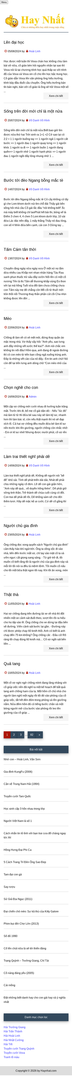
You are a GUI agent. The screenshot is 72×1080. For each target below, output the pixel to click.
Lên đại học (14, 42)
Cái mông (9, 985)
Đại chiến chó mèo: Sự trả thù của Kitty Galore (31, 911)
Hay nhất (36, 21)
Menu (4, 2)
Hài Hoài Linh (12, 1035)
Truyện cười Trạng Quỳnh (19, 1048)
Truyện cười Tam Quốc (17, 796)
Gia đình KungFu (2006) (18, 771)
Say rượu (9, 886)
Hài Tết (8, 1044)
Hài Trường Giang (14, 1027)
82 (33, 734)
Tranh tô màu (11, 1057)
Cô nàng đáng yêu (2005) (19, 973)
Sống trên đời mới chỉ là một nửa (33, 111)
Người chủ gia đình (21, 525)
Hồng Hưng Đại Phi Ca (17, 849)
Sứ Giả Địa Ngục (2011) (18, 899)
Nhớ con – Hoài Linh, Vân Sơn (22, 759)
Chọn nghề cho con (21, 387)
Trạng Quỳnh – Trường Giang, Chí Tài (26, 960)
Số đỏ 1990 (10, 936)
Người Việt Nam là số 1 (18, 820)
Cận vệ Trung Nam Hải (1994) (21, 784)
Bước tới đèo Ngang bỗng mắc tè (33, 180)
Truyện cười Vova (14, 1052)
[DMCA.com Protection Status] (8, 1077)
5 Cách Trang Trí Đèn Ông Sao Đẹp (25, 862)
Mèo (7, 318)
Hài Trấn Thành (13, 1031)
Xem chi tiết (56, 96)
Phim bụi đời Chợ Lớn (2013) (21, 923)
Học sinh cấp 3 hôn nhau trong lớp (24, 808)
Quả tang (12, 663)
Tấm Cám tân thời (20, 249)
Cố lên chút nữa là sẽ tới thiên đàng (25, 948)
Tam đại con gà (13, 874)
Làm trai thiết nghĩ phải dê (27, 456)
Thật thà (11, 594)
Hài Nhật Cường (14, 1040)
